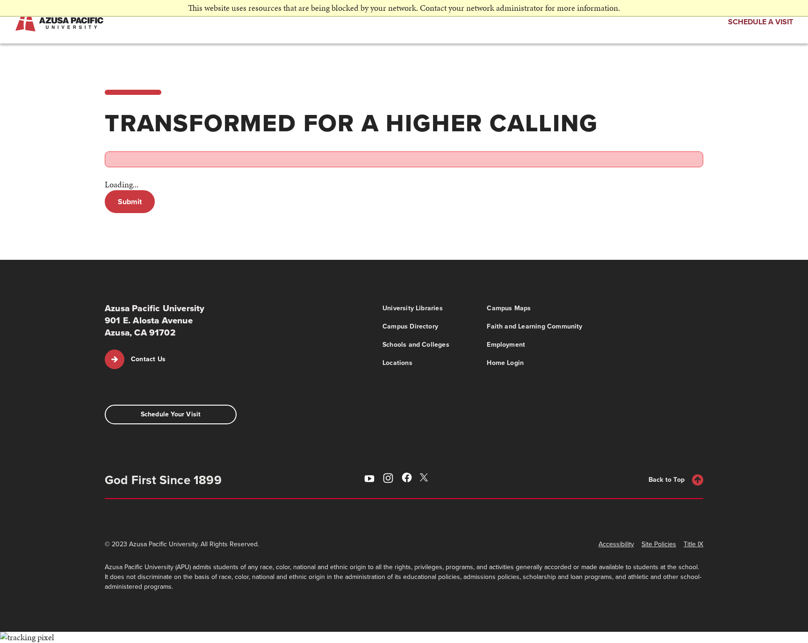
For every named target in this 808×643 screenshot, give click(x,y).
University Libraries (412, 308)
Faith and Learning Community (534, 326)
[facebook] (406, 479)
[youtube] (369, 479)
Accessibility (616, 544)
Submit (130, 201)
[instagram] (388, 479)
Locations (397, 363)
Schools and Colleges (415, 345)
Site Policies (659, 544)
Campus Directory (410, 326)
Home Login (505, 363)
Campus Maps (509, 308)
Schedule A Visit (760, 21)
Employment (506, 345)
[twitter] (425, 478)
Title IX (693, 544)
